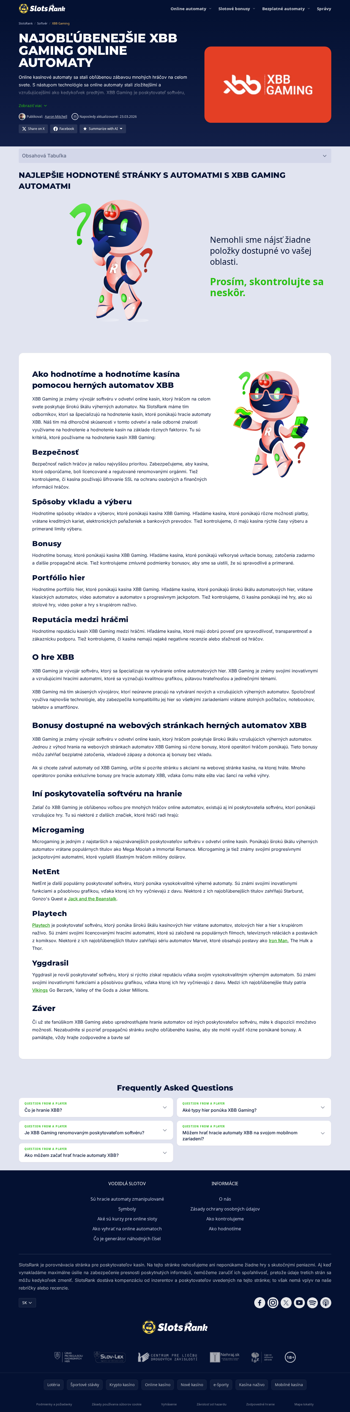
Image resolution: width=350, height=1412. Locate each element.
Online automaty (188, 8)
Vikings (40, 990)
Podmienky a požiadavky (54, 1404)
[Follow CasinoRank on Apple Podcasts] (325, 1302)
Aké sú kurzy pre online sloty (127, 1219)
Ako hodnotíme (225, 1229)
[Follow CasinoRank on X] (286, 1302)
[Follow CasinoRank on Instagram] (272, 1302)
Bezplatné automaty (283, 8)
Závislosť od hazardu (211, 1404)
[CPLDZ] (168, 1357)
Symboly (127, 1209)
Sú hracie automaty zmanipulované (127, 1199)
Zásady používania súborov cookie (116, 1404)
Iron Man (278, 940)
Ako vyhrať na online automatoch (127, 1229)
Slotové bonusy (234, 8)
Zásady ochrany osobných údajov (225, 1209)
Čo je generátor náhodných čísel (127, 1239)
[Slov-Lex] (110, 1357)
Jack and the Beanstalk (92, 898)
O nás (225, 1199)
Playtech (41, 925)
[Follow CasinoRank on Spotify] (312, 1302)
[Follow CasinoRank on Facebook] (259, 1302)
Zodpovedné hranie (260, 1404)
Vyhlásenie (169, 1404)
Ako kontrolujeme (225, 1219)
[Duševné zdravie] (262, 1357)
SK (24, 1302)
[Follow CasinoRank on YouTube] (299, 1302)
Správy (324, 8)
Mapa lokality (304, 1404)
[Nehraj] (225, 1357)
